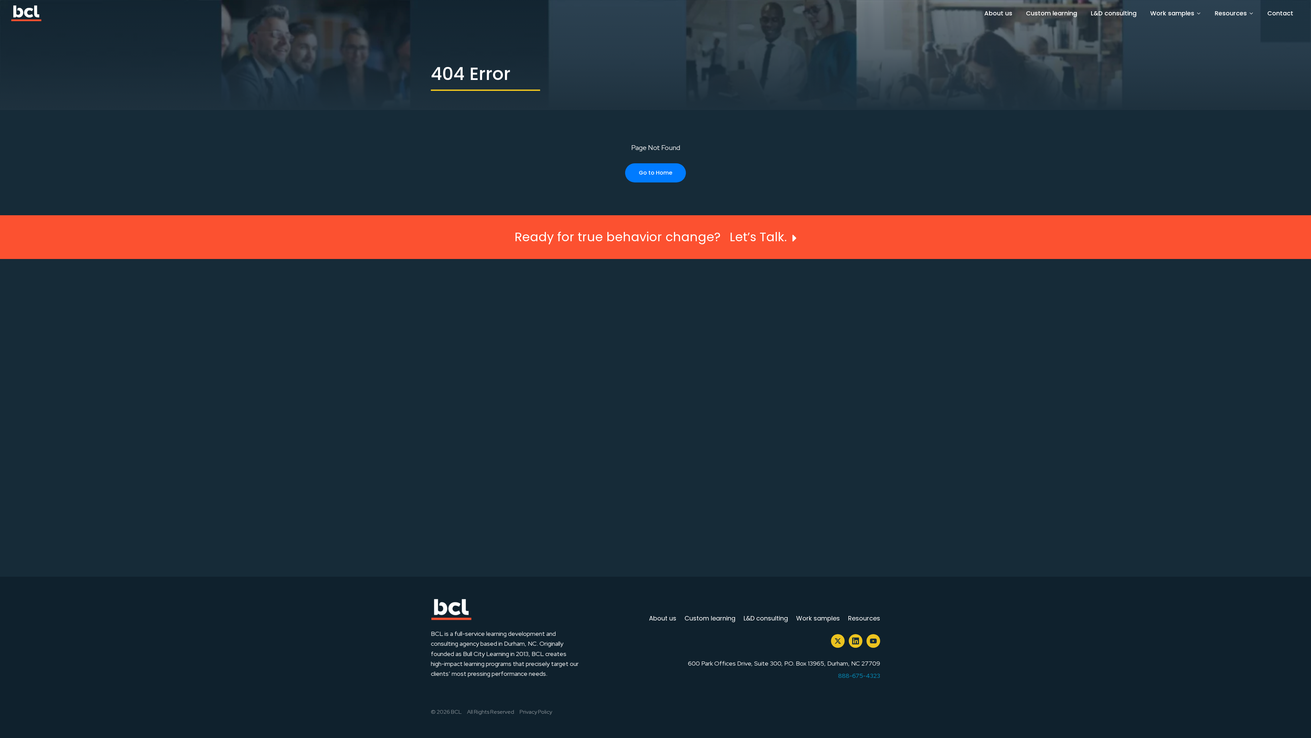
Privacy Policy (536, 711)
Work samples (1172, 13)
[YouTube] (873, 641)
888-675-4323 (859, 676)
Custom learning (1051, 13)
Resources (1231, 13)
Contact (1280, 13)
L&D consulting (1114, 13)
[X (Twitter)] (838, 641)
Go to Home (655, 173)
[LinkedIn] (855, 641)
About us (998, 13)
